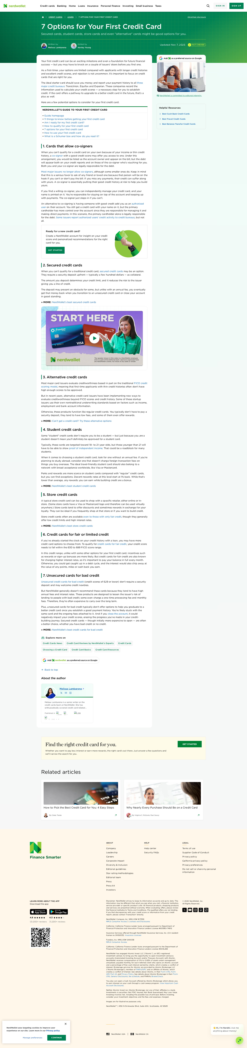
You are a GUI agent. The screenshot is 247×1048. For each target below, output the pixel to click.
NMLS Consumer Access (116, 921)
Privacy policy (189, 856)
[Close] (243, 1024)
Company (111, 848)
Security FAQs (151, 852)
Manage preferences (32, 1038)
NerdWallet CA (142, 1034)
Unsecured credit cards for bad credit (62, 581)
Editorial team (113, 877)
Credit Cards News (52, 643)
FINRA (138, 969)
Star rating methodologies (120, 873)
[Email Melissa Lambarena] (66, 693)
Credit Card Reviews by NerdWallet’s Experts (90, 643)
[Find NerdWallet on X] (184, 910)
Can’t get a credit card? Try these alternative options (81, 421)
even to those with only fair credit (102, 516)
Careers (110, 856)
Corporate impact (115, 861)
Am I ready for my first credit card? (64, 122)
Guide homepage (54, 115)
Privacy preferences (192, 865)
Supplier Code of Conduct (195, 852)
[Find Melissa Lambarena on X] (61, 693)
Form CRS (165, 972)
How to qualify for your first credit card (66, 126)
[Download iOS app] (38, 912)
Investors (111, 890)
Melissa (71, 688)
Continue (56, 1038)
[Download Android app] (58, 912)
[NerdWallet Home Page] (14, 6)
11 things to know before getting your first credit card (74, 119)
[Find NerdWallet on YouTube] (190, 910)
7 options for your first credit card (63, 129)
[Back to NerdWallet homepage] (43, 17)
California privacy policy (195, 861)
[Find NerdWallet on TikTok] (206, 910)
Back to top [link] (51, 669)
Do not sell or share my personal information (199, 870)
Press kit (110, 886)
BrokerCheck (157, 976)
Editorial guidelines (116, 869)
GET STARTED (190, 744)
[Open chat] (240, 1041)
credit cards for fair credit (111, 544)
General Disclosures (119, 976)
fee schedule (134, 976)
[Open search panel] (208, 6)
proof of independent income (85, 448)
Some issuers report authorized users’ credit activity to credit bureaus (95, 217)
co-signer (57, 155)
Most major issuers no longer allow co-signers (67, 171)
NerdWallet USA (118, 1034)
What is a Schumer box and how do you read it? (71, 136)
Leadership (112, 852)
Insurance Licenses (133, 935)
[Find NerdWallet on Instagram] (195, 910)
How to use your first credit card (62, 132)
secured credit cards (111, 271)
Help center (150, 848)
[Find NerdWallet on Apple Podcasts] (201, 910)
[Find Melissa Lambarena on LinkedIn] (70, 693)
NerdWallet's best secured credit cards (74, 302)
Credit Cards (55, 17)
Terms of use (188, 848)
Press (109, 881)
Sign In (220, 6)
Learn (70, 17)
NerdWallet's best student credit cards (74, 486)
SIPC (144, 969)
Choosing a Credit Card (55, 650)
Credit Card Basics (81, 650)
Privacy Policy (127, 974)
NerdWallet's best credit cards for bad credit (77, 629)
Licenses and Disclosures (139, 921)
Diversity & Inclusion (117, 865)
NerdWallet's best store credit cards (72, 526)
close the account (118, 613)
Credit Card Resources (107, 650)
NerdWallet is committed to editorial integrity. (181, 95)
